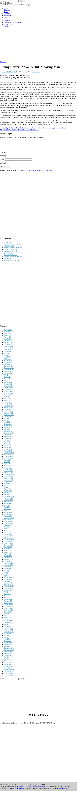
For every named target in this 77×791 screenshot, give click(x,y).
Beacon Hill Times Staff (9, 72)
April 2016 (7, 554)
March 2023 (8, 404)
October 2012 (8, 630)
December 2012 (9, 626)
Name (2, 155)
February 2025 (8, 362)
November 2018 (9, 498)
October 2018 (8, 500)
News (6, 12)
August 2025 (8, 351)
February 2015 (8, 579)
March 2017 (8, 534)
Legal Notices (8, 24)
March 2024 (8, 382)
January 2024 (8, 386)
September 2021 (9, 436)
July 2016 (7, 548)
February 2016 (8, 557)
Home (6, 8)
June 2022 (7, 420)
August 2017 (8, 525)
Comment (3, 152)
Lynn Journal (8, 253)
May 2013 (7, 617)
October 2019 (8, 478)
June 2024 (7, 377)
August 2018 (8, 503)
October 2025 (8, 348)
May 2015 (7, 574)
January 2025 (8, 364)
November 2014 (9, 585)
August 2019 (8, 482)
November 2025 (9, 346)
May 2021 (7, 444)
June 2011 (7, 659)
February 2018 (8, 514)
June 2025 (7, 355)
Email (2, 159)
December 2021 (9, 431)
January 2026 (8, 342)
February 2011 (8, 666)
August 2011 (8, 655)
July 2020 (7, 462)
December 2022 (9, 409)
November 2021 (9, 433)
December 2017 (9, 518)
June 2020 (7, 463)
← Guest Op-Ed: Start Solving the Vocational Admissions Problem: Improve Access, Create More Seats (33, 128)
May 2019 (7, 487)
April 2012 (7, 641)
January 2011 (8, 668)
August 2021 (8, 438)
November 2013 (9, 606)
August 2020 (8, 460)
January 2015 (8, 581)
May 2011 (7, 661)
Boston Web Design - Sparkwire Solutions (31, 786)
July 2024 (7, 375)
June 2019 (7, 485)
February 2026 (8, 341)
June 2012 (7, 637)
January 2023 (8, 407)
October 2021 (8, 435)
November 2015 (9, 563)
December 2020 (9, 453)
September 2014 (9, 588)
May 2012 (7, 639)
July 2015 (7, 570)
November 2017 (9, 520)
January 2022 (8, 429)
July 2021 (7, 440)
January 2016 (8, 559)
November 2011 (9, 650)
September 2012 (9, 632)
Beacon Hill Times (6, 3)
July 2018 (7, 505)
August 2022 (8, 416)
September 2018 (9, 501)
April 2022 (7, 424)
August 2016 (8, 547)
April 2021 (7, 445)
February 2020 (8, 471)
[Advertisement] (38, 45)
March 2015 (8, 577)
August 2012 (8, 633)
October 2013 (8, 608)
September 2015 (9, 567)
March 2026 (8, 339)
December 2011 (9, 648)
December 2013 (9, 604)
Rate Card (7, 20)
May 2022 (7, 422)
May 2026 (7, 335)
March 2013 (8, 621)
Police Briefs (8, 15)
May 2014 (7, 595)
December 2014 (9, 583)
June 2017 (7, 529)
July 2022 (7, 418)
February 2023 (8, 406)
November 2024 (9, 368)
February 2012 (8, 644)
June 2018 (7, 507)
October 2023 (8, 391)
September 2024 (9, 371)
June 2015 (7, 572)
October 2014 (8, 586)
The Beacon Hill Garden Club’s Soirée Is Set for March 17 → (19, 130)
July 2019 (7, 483)
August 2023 (8, 395)
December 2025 (9, 344)
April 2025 (7, 359)
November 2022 (9, 411)
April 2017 (7, 532)
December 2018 (9, 496)
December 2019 (9, 474)
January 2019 (8, 494)
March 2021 (8, 447)
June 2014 (7, 594)
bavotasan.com (63, 788)
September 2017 (9, 523)
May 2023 (7, 400)
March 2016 (8, 556)
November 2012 (9, 628)
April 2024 (7, 380)
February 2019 (8, 492)
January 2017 (8, 538)
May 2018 (7, 509)
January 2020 (8, 472)
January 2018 (8, 516)
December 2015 (9, 561)
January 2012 (8, 646)
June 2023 (7, 398)
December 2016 (9, 539)
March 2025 (8, 360)
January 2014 (8, 603)
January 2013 (8, 624)
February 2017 (8, 536)
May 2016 (7, 552)
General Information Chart (12, 22)
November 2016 (9, 541)
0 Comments (36, 72)
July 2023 (7, 397)
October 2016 (8, 543)
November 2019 (9, 476)
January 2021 (8, 451)
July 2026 (7, 331)
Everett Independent (10, 249)
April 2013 (7, 619)
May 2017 (7, 530)
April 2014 (7, 597)
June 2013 (7, 615)
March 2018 (8, 512)
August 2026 (8, 330)
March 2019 (8, 491)
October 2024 (8, 369)
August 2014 (8, 590)
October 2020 (8, 456)
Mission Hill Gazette (10, 255)
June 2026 (7, 333)
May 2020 (7, 465)
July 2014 (7, 592)
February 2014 (8, 601)
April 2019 (7, 489)
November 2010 (9, 671)
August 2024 (8, 373)
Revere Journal (9, 258)
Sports (6, 17)
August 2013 (8, 612)
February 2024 (8, 384)
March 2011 (8, 664)
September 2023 (9, 393)
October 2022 (8, 413)
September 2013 (9, 610)
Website (2, 163)
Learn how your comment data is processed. (39, 170)
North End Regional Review (13, 256)
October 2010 (8, 673)
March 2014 (8, 599)
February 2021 (8, 449)
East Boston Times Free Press (13, 247)
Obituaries (7, 13)
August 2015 (8, 568)
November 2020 (9, 454)
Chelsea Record (9, 246)
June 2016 (7, 550)
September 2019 (9, 480)
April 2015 (7, 576)
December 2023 (9, 388)
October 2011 (8, 651)
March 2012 (8, 642)
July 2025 (7, 353)
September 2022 (9, 415)
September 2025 (9, 350)
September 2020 (9, 458)
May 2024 (7, 378)
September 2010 (9, 675)
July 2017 (7, 527)
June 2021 (7, 442)
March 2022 (8, 425)
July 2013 (7, 614)
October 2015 (8, 565)
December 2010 (9, 670)
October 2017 (8, 521)
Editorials (7, 10)
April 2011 (7, 662)
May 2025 (7, 357)
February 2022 (8, 427)
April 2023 (7, 402)
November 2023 (9, 389)
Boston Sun (7, 242)
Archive (6, 26)
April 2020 (7, 467)
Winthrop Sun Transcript (12, 260)
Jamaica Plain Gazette (11, 251)
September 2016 (9, 545)
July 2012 (7, 635)
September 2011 (9, 653)
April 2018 (7, 510)
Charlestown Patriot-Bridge (12, 244)
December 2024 (9, 366)
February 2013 (8, 623)
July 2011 (7, 657)
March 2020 (8, 469)
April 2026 (7, 337)
